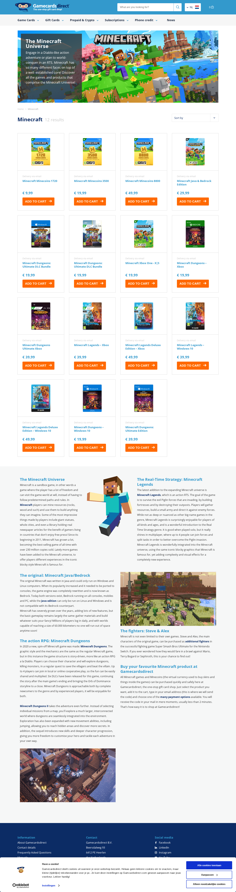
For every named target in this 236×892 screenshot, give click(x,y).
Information (26, 837)
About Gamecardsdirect (32, 842)
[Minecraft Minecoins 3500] (92, 171)
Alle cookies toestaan (209, 865)
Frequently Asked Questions (34, 852)
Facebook (164, 842)
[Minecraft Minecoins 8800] (144, 171)
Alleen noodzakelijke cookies (209, 884)
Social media (164, 837)
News (171, 20)
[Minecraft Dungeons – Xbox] (195, 253)
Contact (91, 837)
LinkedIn (163, 847)
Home (20, 109)
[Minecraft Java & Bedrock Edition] (195, 171)
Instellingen (48, 885)
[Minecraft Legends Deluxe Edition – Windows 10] (41, 418)
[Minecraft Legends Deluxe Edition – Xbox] (144, 336)
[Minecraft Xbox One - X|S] (144, 253)
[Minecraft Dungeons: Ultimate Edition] (144, 418)
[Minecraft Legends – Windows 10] (195, 336)
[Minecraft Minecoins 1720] (41, 171)
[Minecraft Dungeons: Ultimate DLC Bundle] (41, 253)
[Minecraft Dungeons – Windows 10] (92, 418)
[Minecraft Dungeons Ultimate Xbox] (41, 336)
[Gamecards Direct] (42, 7)
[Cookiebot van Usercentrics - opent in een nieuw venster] (21, 885)
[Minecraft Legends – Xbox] (92, 336)
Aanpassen (207, 874)
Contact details (26, 847)
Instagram (164, 852)
